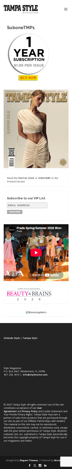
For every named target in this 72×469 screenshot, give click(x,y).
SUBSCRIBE (44, 178)
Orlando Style (12, 338)
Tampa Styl (29, 338)
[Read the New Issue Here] (36, 167)
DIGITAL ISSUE (26, 178)
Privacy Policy (30, 411)
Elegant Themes (29, 460)
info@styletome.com (35, 374)
